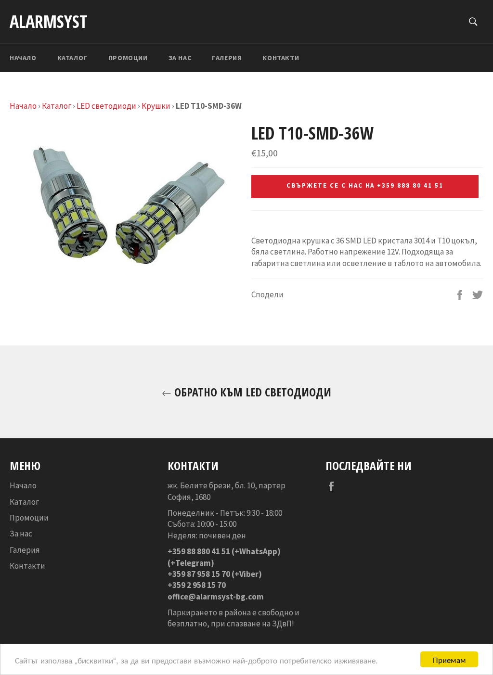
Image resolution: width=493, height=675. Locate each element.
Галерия (227, 57)
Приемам (449, 659)
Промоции (128, 57)
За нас (180, 57)
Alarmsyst (49, 21)
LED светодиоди (106, 106)
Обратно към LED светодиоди (251, 392)
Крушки (156, 106)
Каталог (72, 57)
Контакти (280, 57)
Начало (23, 57)
